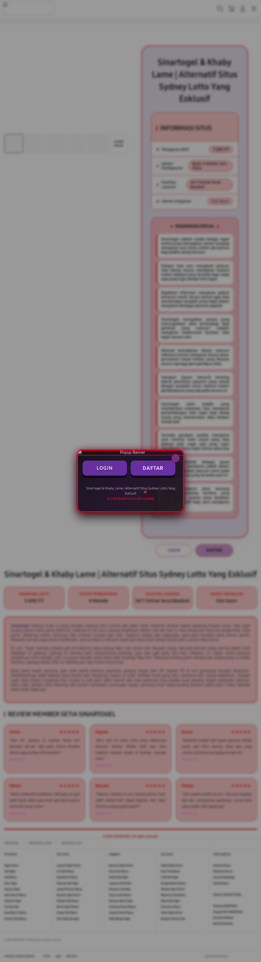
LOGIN (105, 468)
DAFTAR (153, 468)
